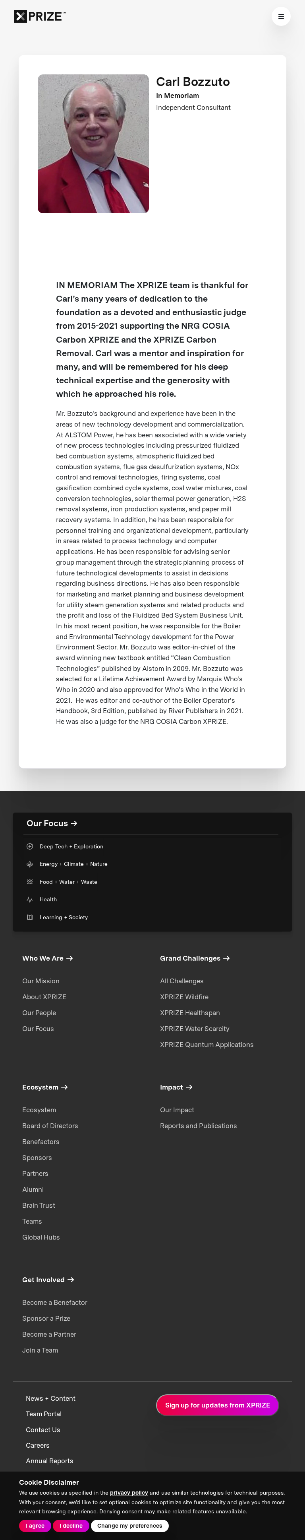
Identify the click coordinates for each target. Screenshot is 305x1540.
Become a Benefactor (54, 1302)
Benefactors (41, 1142)
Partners (35, 1173)
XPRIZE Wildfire (184, 997)
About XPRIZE (44, 997)
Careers (38, 1445)
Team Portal (44, 1414)
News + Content (50, 1398)
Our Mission (41, 981)
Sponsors (37, 1158)
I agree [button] (35, 1525)
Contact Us (43, 1430)
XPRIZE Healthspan (190, 1013)
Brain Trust (38, 1205)
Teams (32, 1221)
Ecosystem (39, 1110)
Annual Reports (49, 1461)
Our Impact (177, 1110)
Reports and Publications (198, 1126)
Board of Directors (50, 1126)
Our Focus (38, 1029)
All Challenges (182, 981)
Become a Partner (49, 1334)
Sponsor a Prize (46, 1318)
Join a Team (40, 1350)
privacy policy (129, 1492)
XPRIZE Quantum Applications (207, 1045)
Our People (39, 1013)
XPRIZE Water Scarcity (195, 1029)
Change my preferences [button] (129, 1525)
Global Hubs (41, 1237)
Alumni (33, 1189)
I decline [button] (71, 1525)
